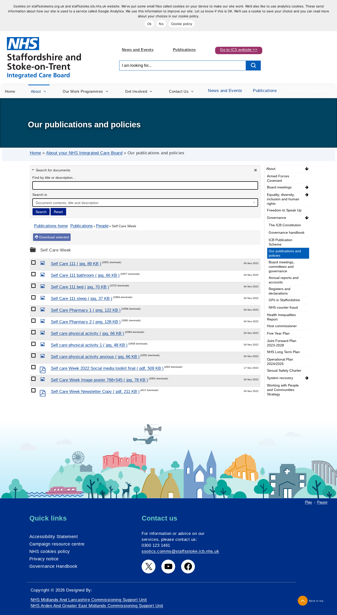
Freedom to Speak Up (284, 210)
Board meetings (279, 187)
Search (41, 211)
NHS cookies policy (49, 551)
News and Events (138, 49)
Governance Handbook (53, 566)
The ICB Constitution (285, 225)
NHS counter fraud (283, 307)
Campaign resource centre (57, 544)
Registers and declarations (279, 291)
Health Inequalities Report (281, 317)
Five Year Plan (278, 333)
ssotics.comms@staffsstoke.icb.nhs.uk (180, 551)
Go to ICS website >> (238, 49)
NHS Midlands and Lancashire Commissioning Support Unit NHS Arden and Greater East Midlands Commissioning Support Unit (97, 602)
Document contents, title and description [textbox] (67, 203)
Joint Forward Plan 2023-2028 (281, 343)
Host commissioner (282, 326)
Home (35, 153)
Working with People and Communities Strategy (283, 389)
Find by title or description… (54, 178)
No (161, 24)
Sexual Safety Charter (284, 370)
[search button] (253, 65)
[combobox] (145, 202)
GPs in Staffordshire (284, 300)
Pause (322, 502)
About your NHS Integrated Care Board (84, 153)
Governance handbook (286, 232)
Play (308, 502)
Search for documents (53, 170)
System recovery (280, 378)
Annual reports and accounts (284, 280)
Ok (149, 24)
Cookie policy (181, 24)
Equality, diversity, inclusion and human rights (283, 199)
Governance (276, 218)
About (270, 169)
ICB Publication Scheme (280, 242)
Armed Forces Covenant (278, 178)
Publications (184, 49)
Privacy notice (44, 558)
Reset (58, 211)
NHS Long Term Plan (283, 352)
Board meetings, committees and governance (281, 266)
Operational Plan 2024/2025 (280, 361)
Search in (39, 195)
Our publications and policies (285, 253)
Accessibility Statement (53, 536)
